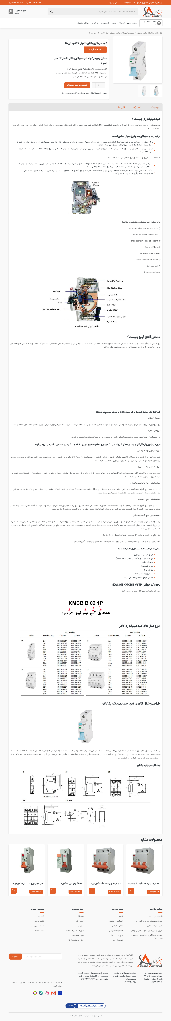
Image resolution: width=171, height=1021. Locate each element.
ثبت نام (41, 916)
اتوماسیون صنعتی (116, 921)
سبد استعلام (39, 930)
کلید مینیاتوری (141, 33)
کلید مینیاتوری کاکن (127, 33)
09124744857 (35, 2)
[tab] (155, 107)
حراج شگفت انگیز (116, 935)
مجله (114, 23)
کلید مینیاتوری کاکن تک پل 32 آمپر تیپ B (104, 33)
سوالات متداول (83, 23)
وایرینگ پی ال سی (155, 916)
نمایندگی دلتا (118, 940)
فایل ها (121, 107)
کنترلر (121, 916)
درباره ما (95, 23)
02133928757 (130, 982)
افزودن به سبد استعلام (77, 85)
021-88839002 (17, 2)
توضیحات (155, 107)
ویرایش (17, 13)
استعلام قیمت (95, 49)
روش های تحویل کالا (75, 940)
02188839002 (156, 982)
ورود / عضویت (20, 10)
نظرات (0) (137, 107)
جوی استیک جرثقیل (154, 925)
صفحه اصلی (132, 23)
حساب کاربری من (37, 925)
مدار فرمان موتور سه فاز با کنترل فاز (148, 921)
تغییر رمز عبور (39, 921)
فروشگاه (122, 23)
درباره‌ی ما (79, 925)
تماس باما (105, 23)
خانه (160, 33)
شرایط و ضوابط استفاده (74, 930)
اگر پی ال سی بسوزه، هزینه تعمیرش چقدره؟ (146, 930)
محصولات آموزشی (116, 930)
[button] (131, 891)
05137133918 (86, 979)
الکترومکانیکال (153, 33)
